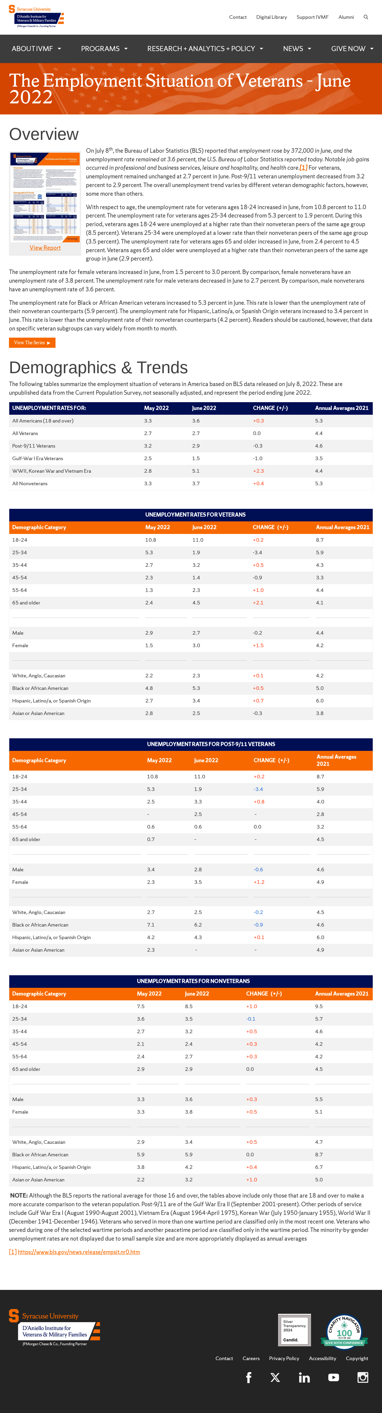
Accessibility (322, 1358)
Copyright (357, 1358)
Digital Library (271, 16)
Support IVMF (313, 16)
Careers (251, 1358)
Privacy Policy (284, 1358)
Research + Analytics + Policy (201, 48)
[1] (13, 1252)
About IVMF (32, 48)
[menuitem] (238, 17)
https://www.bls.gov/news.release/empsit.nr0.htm (79, 1252)
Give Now (348, 48)
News (293, 48)
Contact (238, 16)
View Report (45, 248)
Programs (100, 48)
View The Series (29, 342)
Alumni (346, 16)
